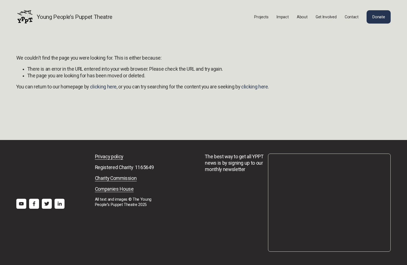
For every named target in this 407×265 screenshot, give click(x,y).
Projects (261, 17)
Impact (282, 17)
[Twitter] (47, 204)
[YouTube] (21, 204)
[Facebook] (34, 204)
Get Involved (326, 17)
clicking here (103, 87)
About (302, 17)
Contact (352, 17)
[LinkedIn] (60, 204)
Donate (378, 17)
